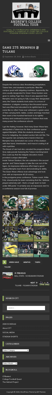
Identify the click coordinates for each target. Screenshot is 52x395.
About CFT (7, 328)
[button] (48, 40)
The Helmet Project (10, 382)
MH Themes (41, 392)
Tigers (37, 262)
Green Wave (14, 262)
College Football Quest (12, 379)
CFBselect (7, 376)
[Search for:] (26, 308)
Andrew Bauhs (30, 57)
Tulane (7, 267)
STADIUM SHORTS (10, 336)
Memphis (26, 262)
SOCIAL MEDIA (9, 332)
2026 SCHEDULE (9, 324)
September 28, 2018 (13, 57)
